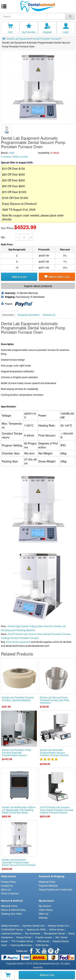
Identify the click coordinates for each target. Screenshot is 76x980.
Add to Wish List (59, 276)
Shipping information (29, 314)
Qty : (3, 237)
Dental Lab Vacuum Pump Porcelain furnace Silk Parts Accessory (54, 700)
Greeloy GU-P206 (36, 929)
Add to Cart (47, 975)
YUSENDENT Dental (12, 929)
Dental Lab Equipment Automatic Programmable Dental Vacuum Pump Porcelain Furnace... (19, 863)
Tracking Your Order (11, 913)
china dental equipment (18, 641)
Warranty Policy (9, 905)
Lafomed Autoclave (11, 933)
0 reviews (6, 156)
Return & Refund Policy (13, 909)
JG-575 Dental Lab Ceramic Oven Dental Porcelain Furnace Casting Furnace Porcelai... (56, 809)
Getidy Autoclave (10, 925)
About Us (6, 889)
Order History (46, 909)
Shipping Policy (47, 881)
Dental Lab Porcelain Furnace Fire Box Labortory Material (18, 699)
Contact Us (7, 885)
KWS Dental (42, 945)
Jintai (11, 152)
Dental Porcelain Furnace (46, 38)
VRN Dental (43, 941)
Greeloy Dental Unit (58, 925)
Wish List (43, 913)
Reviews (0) (49, 314)
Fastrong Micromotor (21, 945)
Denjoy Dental (23, 937)
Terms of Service (10, 893)
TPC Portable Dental (22, 941)
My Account (45, 905)
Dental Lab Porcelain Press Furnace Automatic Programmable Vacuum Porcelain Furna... (16, 753)
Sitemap (43, 917)
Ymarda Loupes (43, 937)
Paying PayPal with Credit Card (55, 889)
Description (8, 314)
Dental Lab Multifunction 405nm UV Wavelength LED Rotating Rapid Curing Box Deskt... (19, 809)
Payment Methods (48, 885)
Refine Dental (56, 929)
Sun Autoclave (32, 933)
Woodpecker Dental (54, 933)
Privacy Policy (8, 881)
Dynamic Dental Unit (33, 925)
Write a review (20, 156)
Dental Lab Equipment (19, 38)
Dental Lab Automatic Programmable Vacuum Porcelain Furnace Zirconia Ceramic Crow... (54, 753)
